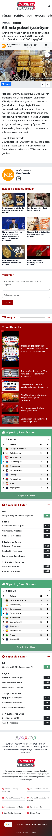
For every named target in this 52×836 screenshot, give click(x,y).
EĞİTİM (46, 747)
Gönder (7, 302)
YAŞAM (21, 747)
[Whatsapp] (35, 738)
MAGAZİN (40, 16)
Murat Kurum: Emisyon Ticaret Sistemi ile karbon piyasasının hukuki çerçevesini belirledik (12, 236)
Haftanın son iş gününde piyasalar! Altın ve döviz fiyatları (13, 210)
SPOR (29, 16)
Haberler (6, 23)
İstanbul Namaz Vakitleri (15, 798)
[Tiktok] (31, 738)
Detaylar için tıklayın (26, 495)
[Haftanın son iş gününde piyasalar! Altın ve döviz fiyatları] (13, 200)
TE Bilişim (32, 832)
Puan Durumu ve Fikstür (14, 807)
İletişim (23, 750)
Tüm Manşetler (36, 807)
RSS (9, 824)
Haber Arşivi (35, 813)
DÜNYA (42, 744)
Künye (29, 750)
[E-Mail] (18, 178)
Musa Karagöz (23, 173)
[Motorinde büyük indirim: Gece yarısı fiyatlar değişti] (38, 224)
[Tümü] (48, 317)
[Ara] (49, 6)
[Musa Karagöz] (8, 175)
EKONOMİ (17, 23)
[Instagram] (21, 738)
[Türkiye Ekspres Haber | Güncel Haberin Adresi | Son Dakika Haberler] (25, 6)
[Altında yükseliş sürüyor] (26, 65)
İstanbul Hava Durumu (39, 789)
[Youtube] (26, 738)
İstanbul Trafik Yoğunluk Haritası (38, 799)
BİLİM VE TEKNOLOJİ (34, 747)
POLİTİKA (18, 16)
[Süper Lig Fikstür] (48, 505)
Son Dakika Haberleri (12, 813)
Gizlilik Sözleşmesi (11, 750)
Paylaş (7, 84)
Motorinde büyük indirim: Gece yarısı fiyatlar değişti (38, 234)
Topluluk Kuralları (40, 750)
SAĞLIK (14, 747)
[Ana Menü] (3, 6)
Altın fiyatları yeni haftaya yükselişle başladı (35, 263)
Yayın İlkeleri (26, 752)
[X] (17, 738)
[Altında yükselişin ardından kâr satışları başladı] (13, 252)
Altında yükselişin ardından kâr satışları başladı (11, 263)
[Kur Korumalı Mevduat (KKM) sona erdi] (38, 200)
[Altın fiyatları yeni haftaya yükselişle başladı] (38, 252)
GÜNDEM (6, 16)
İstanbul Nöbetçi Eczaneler (10, 790)
